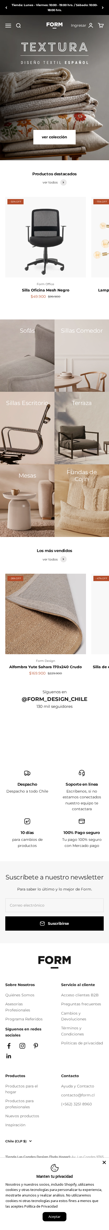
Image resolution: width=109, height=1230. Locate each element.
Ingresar (82, 26)
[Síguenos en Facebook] (8, 1045)
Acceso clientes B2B (80, 995)
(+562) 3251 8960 (76, 1104)
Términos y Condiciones (72, 1031)
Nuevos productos (22, 1116)
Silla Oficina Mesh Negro (45, 290)
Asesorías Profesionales (17, 1007)
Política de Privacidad (41, 1206)
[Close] (104, 1162)
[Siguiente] (103, 7)
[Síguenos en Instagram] (22, 1045)
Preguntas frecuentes (81, 1004)
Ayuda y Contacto (77, 1086)
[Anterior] (6, 7)
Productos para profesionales (19, 1104)
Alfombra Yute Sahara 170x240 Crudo (45, 667)
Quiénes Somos (19, 995)
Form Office (45, 284)
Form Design (45, 661)
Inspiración (15, 1125)
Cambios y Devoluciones (73, 1016)
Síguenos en (55, 691)
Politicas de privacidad (82, 1043)
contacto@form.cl (78, 1095)
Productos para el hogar (21, 1089)
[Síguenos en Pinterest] (35, 1045)
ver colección (54, 137)
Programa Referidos (24, 1019)
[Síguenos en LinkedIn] (8, 1056)
